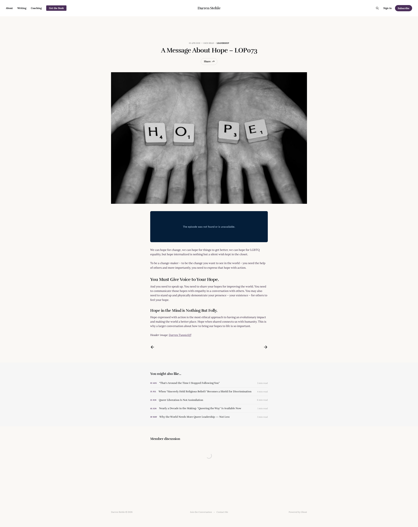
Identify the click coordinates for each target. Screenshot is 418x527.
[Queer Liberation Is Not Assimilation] (209, 400)
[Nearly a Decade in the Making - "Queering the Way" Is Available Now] (209, 408)
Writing (21, 8)
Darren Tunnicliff (180, 335)
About (9, 8)
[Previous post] (152, 347)
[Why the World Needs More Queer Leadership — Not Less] (209, 417)
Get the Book (56, 8)
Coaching (36, 8)
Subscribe (403, 8)
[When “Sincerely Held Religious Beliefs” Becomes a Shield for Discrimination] (209, 391)
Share (207, 61)
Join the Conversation (201, 512)
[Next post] (266, 347)
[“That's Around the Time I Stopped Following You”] (209, 383)
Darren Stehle (209, 8)
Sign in (387, 8)
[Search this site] (377, 8)
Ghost (304, 512)
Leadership (223, 43)
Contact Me (222, 512)
